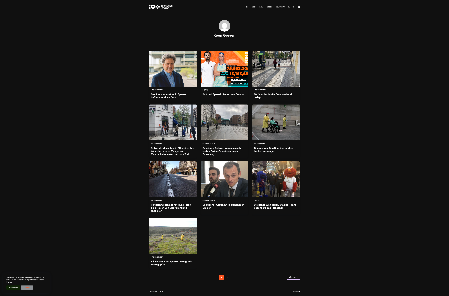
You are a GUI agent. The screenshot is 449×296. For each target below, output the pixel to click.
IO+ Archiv (296, 291)
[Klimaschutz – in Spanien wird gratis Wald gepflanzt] (173, 236)
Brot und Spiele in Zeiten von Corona (223, 94)
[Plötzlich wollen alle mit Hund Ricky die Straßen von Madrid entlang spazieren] (173, 179)
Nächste (292, 277)
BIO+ (247, 7)
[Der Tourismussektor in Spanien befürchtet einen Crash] (173, 69)
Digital (205, 90)
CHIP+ (254, 7)
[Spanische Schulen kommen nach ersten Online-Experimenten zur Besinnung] (224, 122)
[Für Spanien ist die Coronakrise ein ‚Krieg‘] (276, 69)
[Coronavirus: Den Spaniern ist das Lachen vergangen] (276, 122)
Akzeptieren (13, 287)
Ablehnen (27, 287)
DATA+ (261, 7)
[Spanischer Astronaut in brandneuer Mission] (224, 179)
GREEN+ (270, 7)
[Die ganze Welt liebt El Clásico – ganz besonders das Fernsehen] (276, 179)
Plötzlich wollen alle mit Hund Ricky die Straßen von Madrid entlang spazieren (171, 207)
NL (289, 7)
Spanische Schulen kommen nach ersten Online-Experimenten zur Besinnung (222, 151)
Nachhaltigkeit (157, 90)
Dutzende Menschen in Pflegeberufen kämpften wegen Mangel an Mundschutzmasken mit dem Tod (172, 151)
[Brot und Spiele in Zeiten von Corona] (224, 69)
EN (293, 7)
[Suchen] (299, 7)
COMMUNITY (280, 7)
